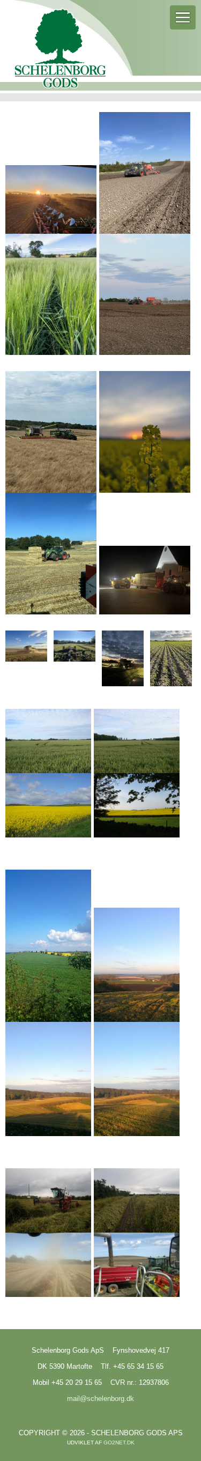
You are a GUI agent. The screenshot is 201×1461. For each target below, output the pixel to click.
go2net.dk (119, 1442)
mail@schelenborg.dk (100, 1399)
